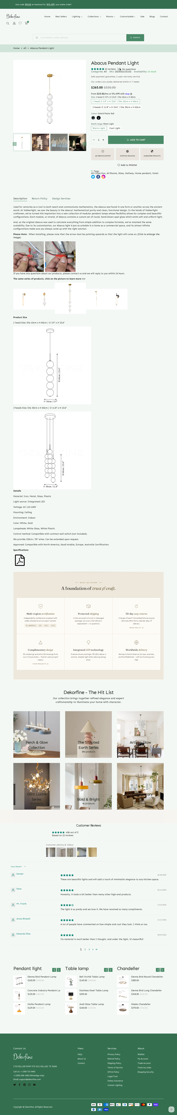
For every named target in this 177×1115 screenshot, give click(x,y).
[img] (67, 875)
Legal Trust (113, 1076)
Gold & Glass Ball (99, 118)
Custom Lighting (115, 1085)
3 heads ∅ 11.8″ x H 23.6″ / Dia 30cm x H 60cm (116, 107)
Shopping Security (146, 1072)
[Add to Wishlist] (16, 978)
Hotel (155, 173)
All (105, 71)
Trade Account (144, 1063)
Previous (15, 144)
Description (20, 198)
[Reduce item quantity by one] (94, 140)
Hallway (129, 173)
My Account (143, 1059)
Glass (121, 173)
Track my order (144, 1067)
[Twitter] (14, 1084)
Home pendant (143, 173)
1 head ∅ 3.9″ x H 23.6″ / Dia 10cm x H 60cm (115, 101)
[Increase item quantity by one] (103, 140)
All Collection (98, 173)
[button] (7, 23)
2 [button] (85, 949)
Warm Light (99, 128)
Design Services (61, 198)
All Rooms (112, 173)
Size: (113, 97)
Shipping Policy (114, 1063)
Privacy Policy (114, 1054)
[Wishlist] (20, 23)
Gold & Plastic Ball (93, 118)
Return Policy (39, 198)
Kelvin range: (102, 124)
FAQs (80, 1054)
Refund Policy (114, 1059)
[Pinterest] (24, 1084)
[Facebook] (19, 1084)
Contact (81, 1063)
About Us (82, 1059)
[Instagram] (29, 1084)
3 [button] (89, 949)
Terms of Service (115, 1067)
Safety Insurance (115, 1081)
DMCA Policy (113, 1072)
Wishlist (141, 1054)
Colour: (102, 113)
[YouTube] (34, 1084)
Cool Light (114, 128)
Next (85, 144)
